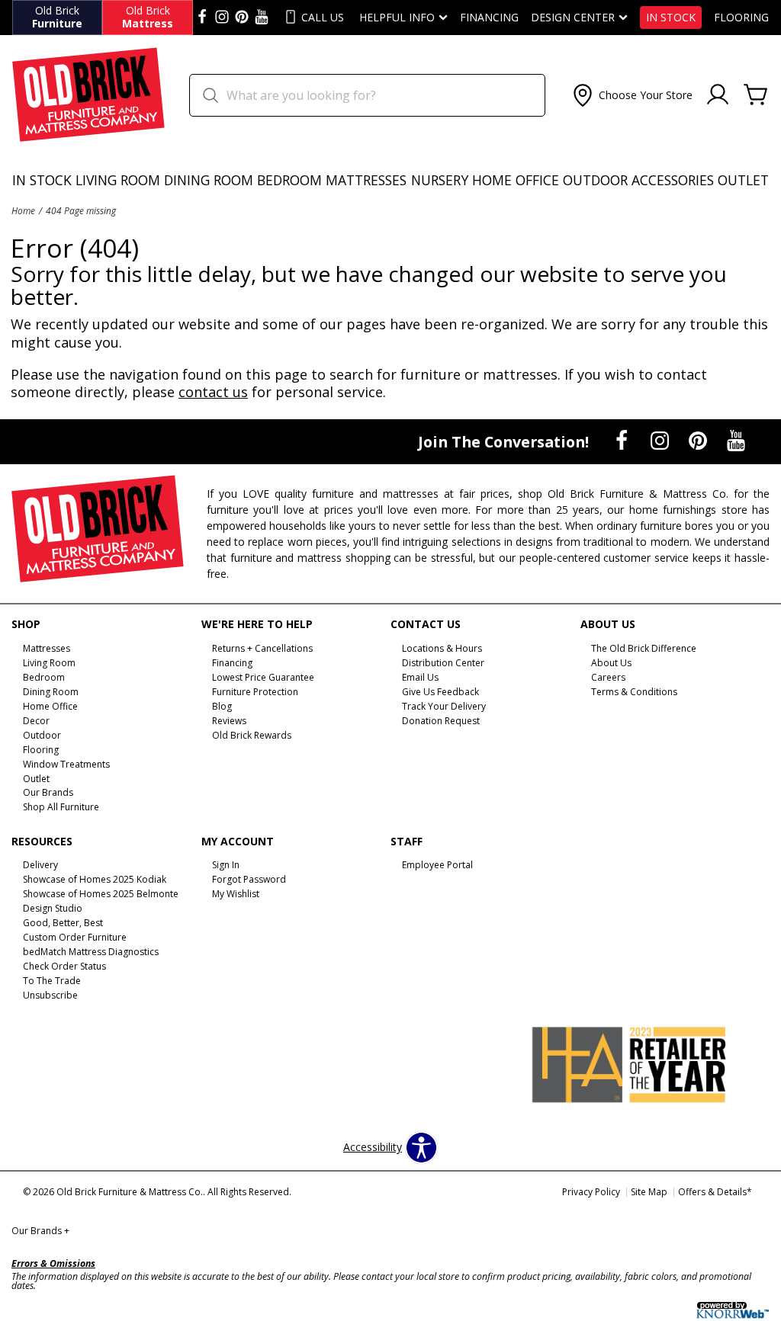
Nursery (439, 180)
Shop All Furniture (61, 806)
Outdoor (595, 180)
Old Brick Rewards (251, 735)
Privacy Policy (591, 1191)
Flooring (741, 17)
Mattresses (366, 180)
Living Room (118, 180)
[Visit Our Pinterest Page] (699, 440)
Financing (489, 17)
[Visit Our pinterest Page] (242, 17)
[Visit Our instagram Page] (222, 17)
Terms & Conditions (634, 691)
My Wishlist (235, 893)
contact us (213, 392)
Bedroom (289, 180)
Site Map (649, 1191)
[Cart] (756, 95)
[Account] (718, 95)
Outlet (743, 180)
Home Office (515, 180)
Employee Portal (437, 864)
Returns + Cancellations (262, 648)
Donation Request (441, 720)
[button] (631, 95)
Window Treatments (66, 763)
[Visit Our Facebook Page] (623, 440)
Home (23, 210)
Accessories (673, 180)
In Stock (671, 17)
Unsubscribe (50, 995)
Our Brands (40, 1230)
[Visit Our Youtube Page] (736, 440)
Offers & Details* (715, 1191)
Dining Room (208, 180)
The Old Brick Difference (643, 648)
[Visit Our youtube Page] (261, 17)
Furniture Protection (255, 691)
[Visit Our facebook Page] (202, 17)
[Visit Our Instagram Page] (661, 440)
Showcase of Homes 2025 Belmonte (100, 893)
